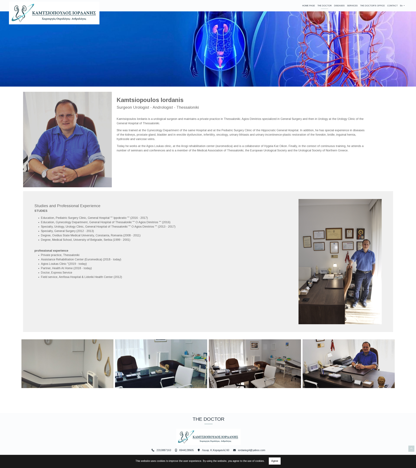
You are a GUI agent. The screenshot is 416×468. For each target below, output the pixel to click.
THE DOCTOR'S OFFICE (372, 5)
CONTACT (392, 5)
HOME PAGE (308, 5)
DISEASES (339, 5)
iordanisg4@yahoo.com (251, 450)
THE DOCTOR (324, 5)
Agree (274, 461)
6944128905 (186, 450)
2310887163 (163, 450)
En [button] (401, 5)
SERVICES (352, 5)
